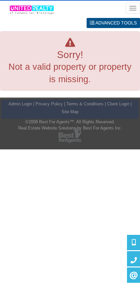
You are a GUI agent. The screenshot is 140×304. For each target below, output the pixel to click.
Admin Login (20, 103)
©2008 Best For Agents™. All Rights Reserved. (70, 121)
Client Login (118, 103)
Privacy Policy (49, 103)
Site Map (70, 111)
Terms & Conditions (85, 103)
